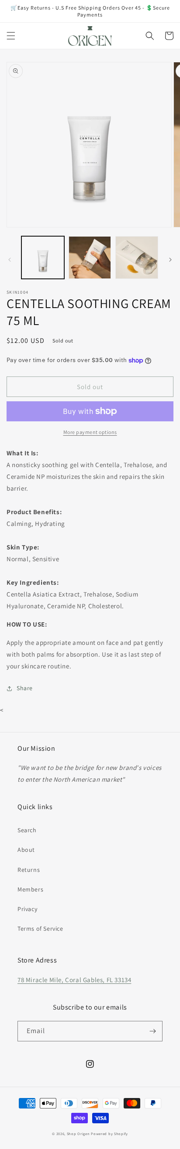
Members (30, 889)
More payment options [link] (90, 432)
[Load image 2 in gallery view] (90, 257)
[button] (11, 35)
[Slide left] (9, 259)
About (26, 850)
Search (27, 830)
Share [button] (25, 688)
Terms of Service (40, 928)
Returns (28, 870)
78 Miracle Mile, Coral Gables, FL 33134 (74, 980)
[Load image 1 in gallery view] (42, 257)
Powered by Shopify (109, 1133)
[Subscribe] (152, 1031)
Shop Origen (78, 1133)
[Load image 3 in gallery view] (136, 257)
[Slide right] (170, 259)
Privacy (27, 909)
